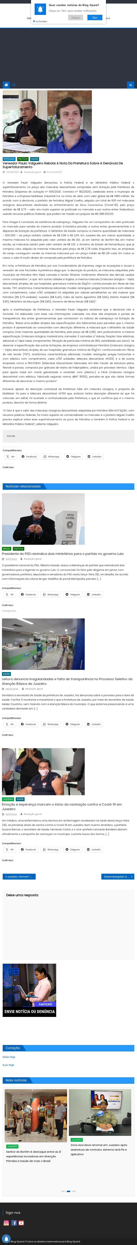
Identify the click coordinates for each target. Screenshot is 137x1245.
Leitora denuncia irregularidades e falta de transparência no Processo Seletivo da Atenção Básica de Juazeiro (67, 681)
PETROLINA (9, 158)
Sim (95, 17)
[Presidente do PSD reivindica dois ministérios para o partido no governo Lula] (68, 519)
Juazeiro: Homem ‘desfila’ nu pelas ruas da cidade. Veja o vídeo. (21, 876)
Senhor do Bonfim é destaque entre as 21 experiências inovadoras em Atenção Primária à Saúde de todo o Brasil (33, 1156)
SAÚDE (34, 158)
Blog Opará (73, 1241)
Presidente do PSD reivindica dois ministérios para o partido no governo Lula (62, 553)
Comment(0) (54, 172)
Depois (76, 17)
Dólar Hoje (9, 1057)
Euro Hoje (8, 1065)
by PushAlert (41, 21)
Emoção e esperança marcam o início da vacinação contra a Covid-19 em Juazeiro (62, 806)
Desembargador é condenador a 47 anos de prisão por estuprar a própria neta (119, 876)
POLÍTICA (22, 158)
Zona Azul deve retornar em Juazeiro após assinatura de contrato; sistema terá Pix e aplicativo (99, 1149)
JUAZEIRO (8, 799)
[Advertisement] (68, 55)
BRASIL (6, 548)
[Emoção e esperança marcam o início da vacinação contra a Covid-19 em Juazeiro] (68, 771)
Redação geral (32, 172)
